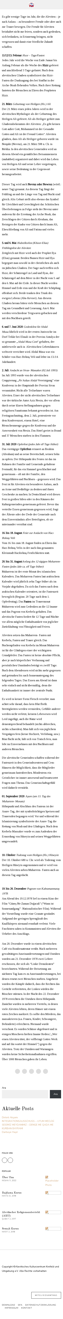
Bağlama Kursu (12, 1192)
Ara (4, 1087)
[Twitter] (24, 1071)
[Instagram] (10, 1160)
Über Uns (8, 1177)
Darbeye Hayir (10, 1132)
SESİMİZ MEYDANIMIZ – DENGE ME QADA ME (27, 1124)
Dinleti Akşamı (10, 1117)
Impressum (11, 1308)
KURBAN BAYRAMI (12, 1128)
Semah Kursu (10, 1228)
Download (8, 1305)
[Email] (45, 1071)
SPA (20, 1305)
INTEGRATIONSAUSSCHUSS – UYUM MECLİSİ (28, 1121)
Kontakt (26, 1308)
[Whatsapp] (38, 1071)
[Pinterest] (31, 1071)
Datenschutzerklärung (40, 1305)
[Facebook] (17, 1071)
